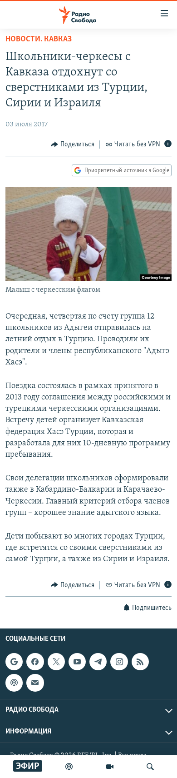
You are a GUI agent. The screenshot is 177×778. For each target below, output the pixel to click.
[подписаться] (35, 682)
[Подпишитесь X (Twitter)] (56, 661)
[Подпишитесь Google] (14, 661)
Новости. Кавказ (38, 39)
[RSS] (140, 661)
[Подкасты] (14, 682)
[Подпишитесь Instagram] (119, 661)
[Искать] (150, 766)
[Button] (72, 144)
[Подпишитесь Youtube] (77, 661)
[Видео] (109, 766)
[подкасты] (69, 766)
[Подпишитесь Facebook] (35, 661)
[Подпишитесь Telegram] (98, 661)
